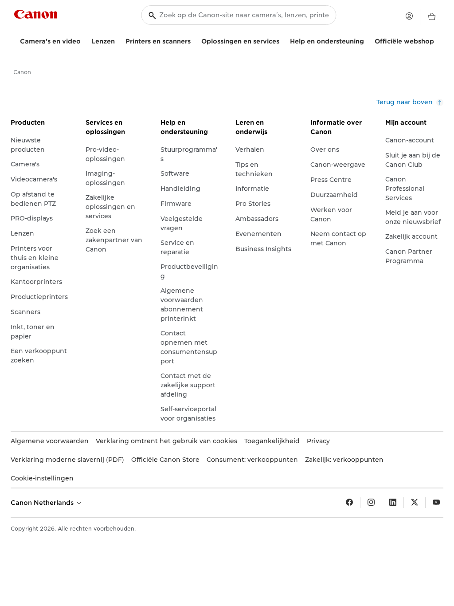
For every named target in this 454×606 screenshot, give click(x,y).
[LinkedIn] (392, 502)
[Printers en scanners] (194, 40)
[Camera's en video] (84, 40)
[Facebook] (349, 502)
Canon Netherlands (43, 502)
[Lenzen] (118, 40)
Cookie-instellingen (42, 478)
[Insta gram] (371, 502)
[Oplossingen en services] (282, 40)
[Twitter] (414, 502)
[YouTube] (436, 502)
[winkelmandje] (432, 17)
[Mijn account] (409, 16)
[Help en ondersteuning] (367, 40)
